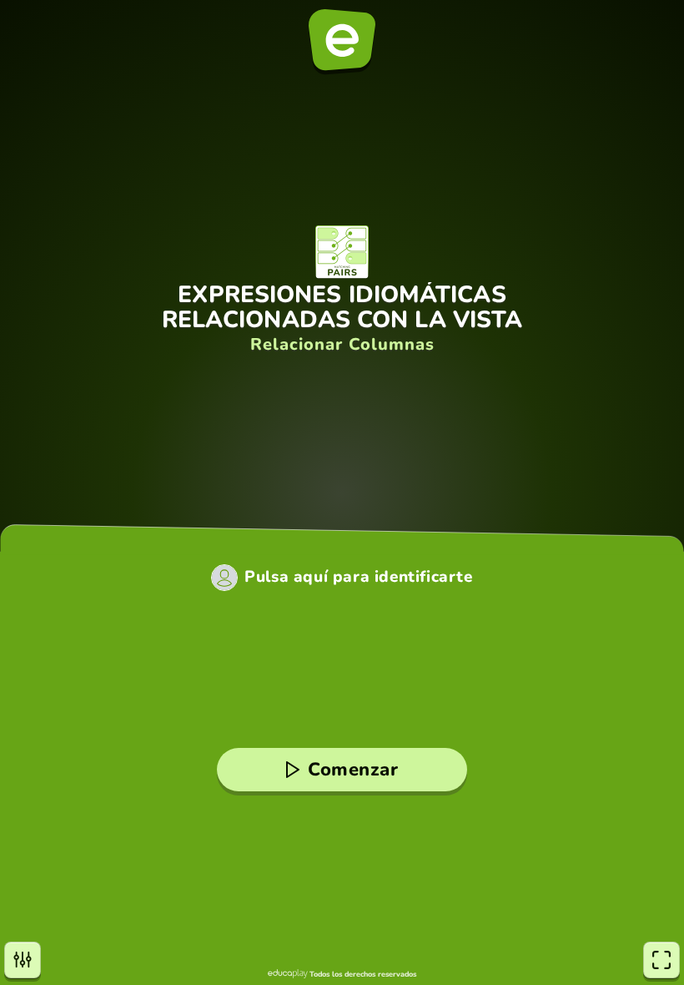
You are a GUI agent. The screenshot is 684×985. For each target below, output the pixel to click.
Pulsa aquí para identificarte (358, 577)
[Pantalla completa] (661, 960)
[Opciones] (22, 960)
